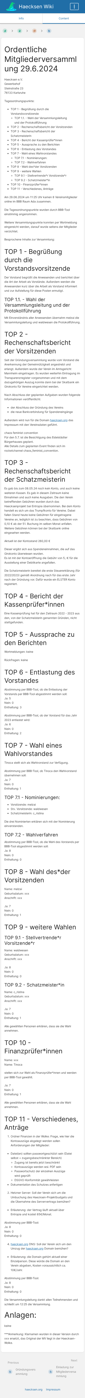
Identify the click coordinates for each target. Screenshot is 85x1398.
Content (64, 18)
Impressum (53, 1389)
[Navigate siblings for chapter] (27, 30)
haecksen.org (59, 420)
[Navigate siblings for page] (41, 30)
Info (21, 18)
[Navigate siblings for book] (12, 30)
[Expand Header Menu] (74, 6)
